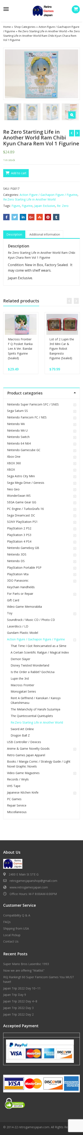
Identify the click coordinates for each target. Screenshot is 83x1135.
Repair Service (16, 805)
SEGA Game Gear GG (21, 502)
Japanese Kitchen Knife (23, 792)
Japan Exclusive (44, 206)
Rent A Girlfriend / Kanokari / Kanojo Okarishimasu (36, 700)
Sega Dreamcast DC (21, 515)
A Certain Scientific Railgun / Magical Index (40, 652)
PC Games (14, 799)
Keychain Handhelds (21, 587)
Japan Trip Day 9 (14, 995)
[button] (72, 115)
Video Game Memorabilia (24, 607)
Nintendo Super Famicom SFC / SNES (33, 404)
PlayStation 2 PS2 (19, 528)
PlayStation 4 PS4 (19, 541)
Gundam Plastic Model (22, 633)
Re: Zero (63, 206)
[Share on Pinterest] (48, 217)
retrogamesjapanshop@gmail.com (33, 881)
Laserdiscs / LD (17, 626)
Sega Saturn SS (17, 411)
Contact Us (11, 941)
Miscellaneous (17, 812)
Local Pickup (11, 935)
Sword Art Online (22, 729)
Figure (15, 206)
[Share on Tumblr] (56, 217)
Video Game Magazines (23, 773)
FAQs (7, 922)
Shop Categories (25, 27)
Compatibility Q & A (16, 915)
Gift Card (13, 600)
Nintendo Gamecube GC (23, 450)
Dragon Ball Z (20, 735)
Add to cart (18, 173)
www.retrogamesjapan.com (29, 887)
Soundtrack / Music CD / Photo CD (31, 620)
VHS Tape (13, 786)
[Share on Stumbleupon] (39, 217)
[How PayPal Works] (40, 1051)
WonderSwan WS (19, 496)
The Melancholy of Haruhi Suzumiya (35, 709)
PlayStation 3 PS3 (19, 535)
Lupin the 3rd (20, 678)
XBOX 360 (14, 463)
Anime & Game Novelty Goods (28, 748)
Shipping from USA (16, 928)
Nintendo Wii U (17, 430)
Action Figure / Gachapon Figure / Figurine (48, 195)
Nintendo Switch (18, 437)
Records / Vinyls (18, 779)
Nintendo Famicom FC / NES (27, 417)
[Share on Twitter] (14, 217)
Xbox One (13, 457)
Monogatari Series (23, 691)
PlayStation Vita (18, 574)
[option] (41, 73)
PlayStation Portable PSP (24, 567)
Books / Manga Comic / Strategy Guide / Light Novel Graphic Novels (38, 763)
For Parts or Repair (20, 594)
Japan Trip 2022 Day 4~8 (20, 1001)
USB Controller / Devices (24, 742)
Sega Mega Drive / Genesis (25, 483)
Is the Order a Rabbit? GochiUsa (32, 672)
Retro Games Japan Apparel (26, 755)
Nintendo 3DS (16, 554)
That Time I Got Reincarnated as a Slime (38, 646)
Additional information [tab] (44, 234)
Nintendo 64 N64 (19, 443)
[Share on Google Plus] (31, 217)
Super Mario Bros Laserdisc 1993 (26, 964)
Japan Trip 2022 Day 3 (18, 1008)
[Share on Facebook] (6, 217)
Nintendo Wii (16, 424)
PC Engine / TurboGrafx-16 (25, 509)
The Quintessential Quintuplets (32, 716)
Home (7, 27)
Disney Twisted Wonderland (30, 665)
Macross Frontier (22, 685)
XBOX (11, 469)
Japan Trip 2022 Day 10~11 (22, 988)
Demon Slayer (20, 659)
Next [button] (72, 73)
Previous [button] (11, 73)
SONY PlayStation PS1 (22, 522)
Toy (9, 613)
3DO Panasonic (18, 580)
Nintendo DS (16, 561)
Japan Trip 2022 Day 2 (18, 1014)
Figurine (27, 206)
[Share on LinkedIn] (23, 217)
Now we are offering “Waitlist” (23, 970)
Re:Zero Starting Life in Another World (42, 31)
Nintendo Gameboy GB (23, 548)
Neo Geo (13, 489)
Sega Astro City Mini (21, 476)
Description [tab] (14, 234)
